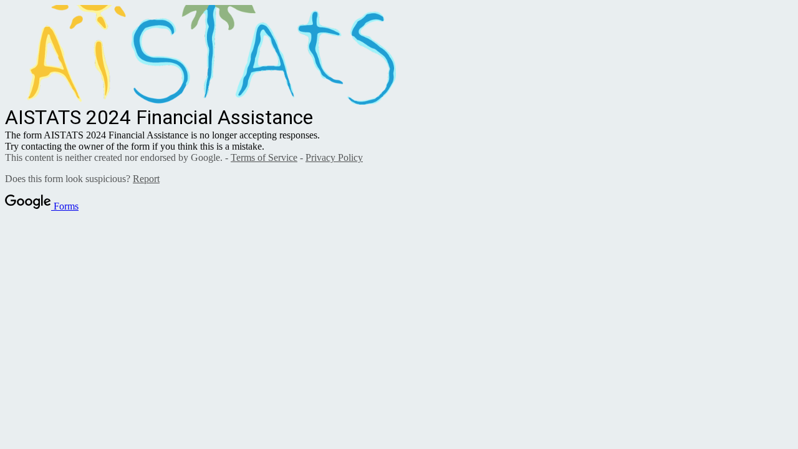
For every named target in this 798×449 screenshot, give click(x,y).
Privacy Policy (334, 157)
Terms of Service (264, 157)
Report (146, 178)
